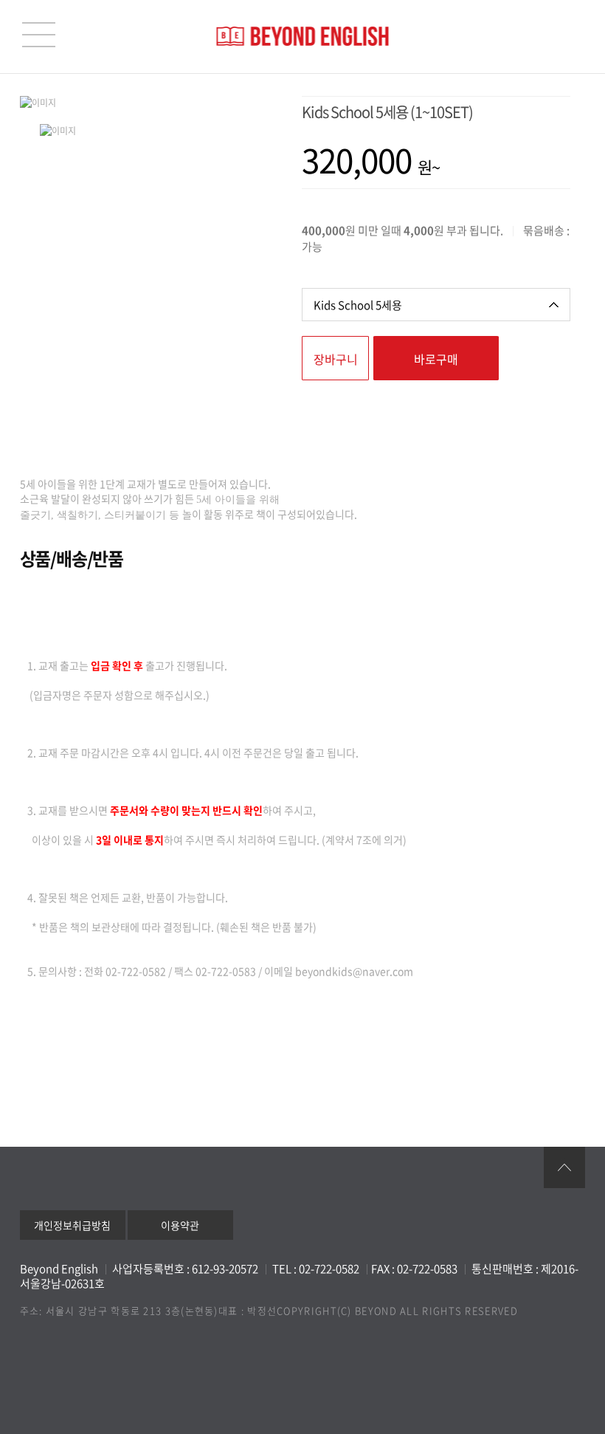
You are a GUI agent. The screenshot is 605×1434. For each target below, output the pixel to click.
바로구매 (436, 359)
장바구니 (336, 359)
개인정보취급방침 (72, 1225)
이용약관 (180, 1225)
